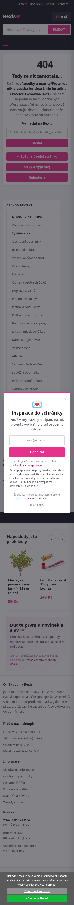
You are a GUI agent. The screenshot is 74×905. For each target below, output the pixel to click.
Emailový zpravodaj (31, 465)
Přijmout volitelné (37, 898)
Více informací (47, 884)
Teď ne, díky (37, 504)
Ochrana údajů (37, 498)
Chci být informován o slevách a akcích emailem (33, 463)
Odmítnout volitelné (37, 891)
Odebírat (37, 452)
